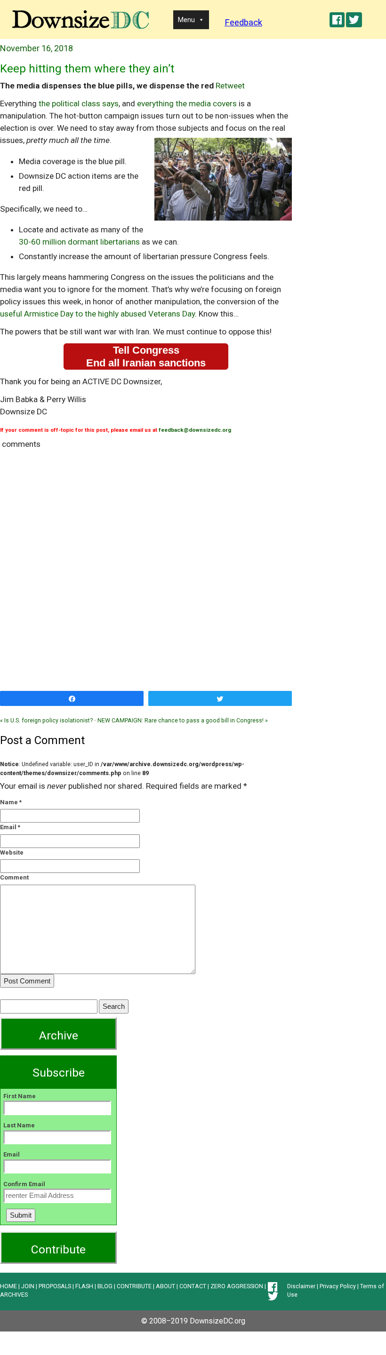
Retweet (230, 85)
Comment (14, 877)
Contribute (58, 1249)
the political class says (79, 103)
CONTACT (192, 1286)
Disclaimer (301, 1286)
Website (12, 852)
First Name (19, 1096)
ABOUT (165, 1286)
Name (9, 802)
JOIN (27, 1286)
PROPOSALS (55, 1286)
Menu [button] (186, 20)
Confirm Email (24, 1184)
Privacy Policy (338, 1286)
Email (8, 827)
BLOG (105, 1286)
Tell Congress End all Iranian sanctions (146, 356)
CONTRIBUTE (134, 1286)
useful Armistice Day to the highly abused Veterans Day (97, 313)
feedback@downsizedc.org (195, 430)
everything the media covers (187, 103)
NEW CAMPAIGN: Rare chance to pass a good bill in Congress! (182, 720)
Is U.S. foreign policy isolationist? (46, 720)
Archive (58, 1035)
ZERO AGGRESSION (236, 1286)
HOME (8, 1286)
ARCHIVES (14, 1294)
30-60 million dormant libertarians (79, 241)
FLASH (84, 1286)
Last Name (19, 1125)
